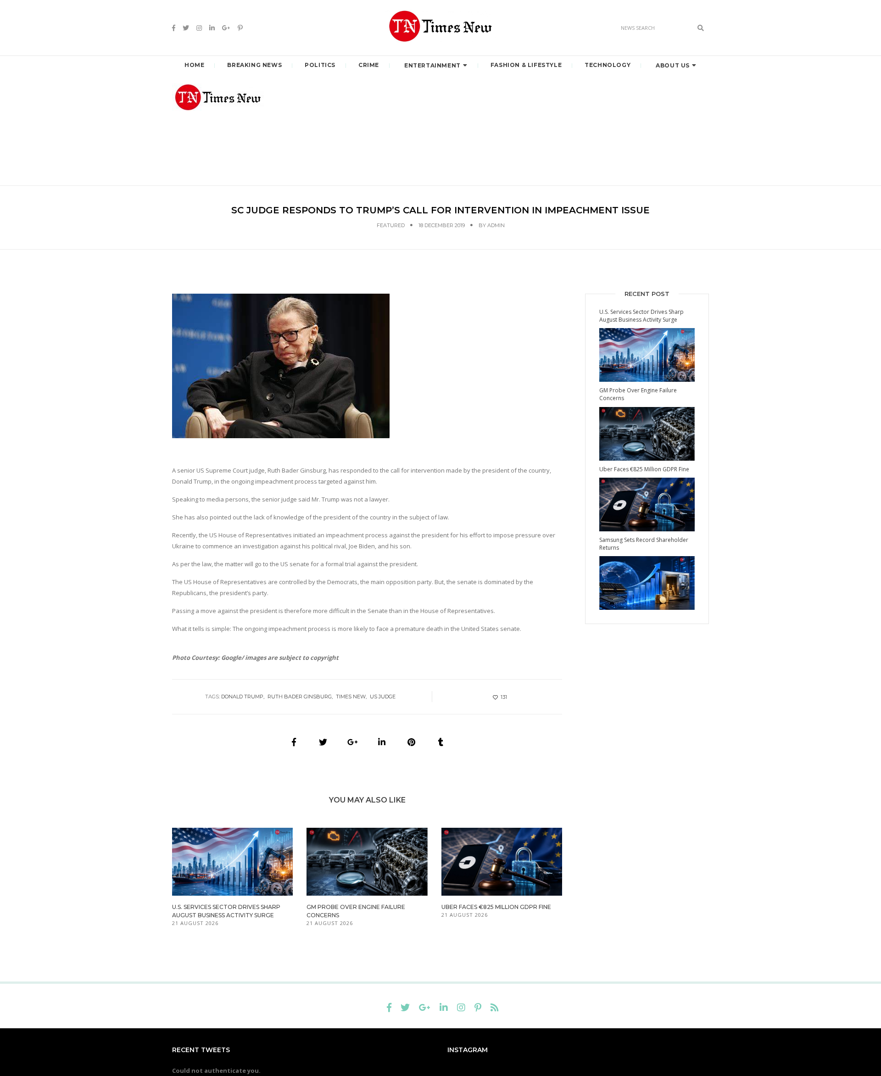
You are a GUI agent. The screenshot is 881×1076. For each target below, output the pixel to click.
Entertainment (432, 65)
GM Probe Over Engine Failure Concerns (638, 394)
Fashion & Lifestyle (526, 64)
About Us (673, 65)
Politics (320, 64)
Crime (368, 64)
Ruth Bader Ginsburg (300, 696)
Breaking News (254, 64)
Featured (391, 225)
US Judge (383, 696)
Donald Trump (242, 696)
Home (194, 64)
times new (351, 696)
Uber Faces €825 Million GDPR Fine (496, 906)
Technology (607, 64)
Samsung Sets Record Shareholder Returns (643, 544)
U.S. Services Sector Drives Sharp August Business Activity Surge (641, 315)
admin (496, 225)
